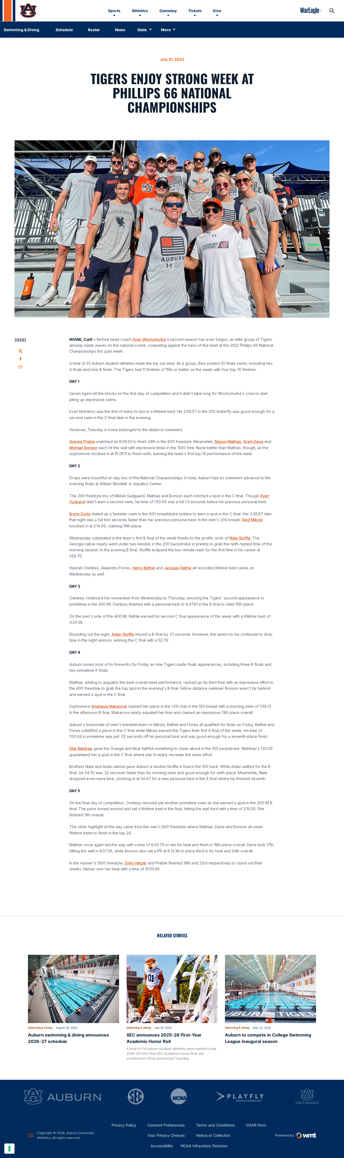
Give (217, 10)
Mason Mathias (228, 441)
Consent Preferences (166, 1125)
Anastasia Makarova (109, 706)
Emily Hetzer (136, 863)
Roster (94, 29)
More (166, 29)
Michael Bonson (83, 447)
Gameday (168, 10)
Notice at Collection (213, 1135)
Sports (114, 10)
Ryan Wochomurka (149, 339)
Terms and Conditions (215, 1125)
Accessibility (161, 1145)
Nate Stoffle (240, 538)
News (120, 29)
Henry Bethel (143, 568)
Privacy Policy (124, 1125)
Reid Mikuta (252, 519)
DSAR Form (256, 1125)
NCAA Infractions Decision (204, 1145)
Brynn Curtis (80, 514)
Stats (142, 29)
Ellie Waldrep (80, 748)
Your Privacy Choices (166, 1135)
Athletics (140, 10)
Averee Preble (82, 441)
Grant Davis (253, 441)
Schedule (64, 29)
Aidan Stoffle (123, 634)
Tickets (195, 10)
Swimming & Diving (40, 1027)
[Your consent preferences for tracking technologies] (9, 1148)
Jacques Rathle (177, 568)
